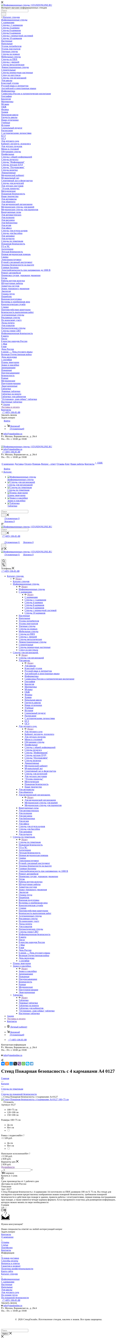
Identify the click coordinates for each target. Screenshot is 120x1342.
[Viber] (19, 1063)
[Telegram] (31, 1063)
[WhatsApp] (23, 1063)
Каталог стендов (21, 581)
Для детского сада (33, 731)
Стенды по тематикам (30, 842)
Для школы (30, 665)
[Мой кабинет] (2, 539)
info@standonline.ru (12, 433)
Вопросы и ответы (10, 1263)
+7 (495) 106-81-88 (11, 412)
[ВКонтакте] (3, 1063)
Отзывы (5, 1242)
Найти (5, 1334)
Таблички (24, 1000)
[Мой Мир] (11, 1063)
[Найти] (3, 14)
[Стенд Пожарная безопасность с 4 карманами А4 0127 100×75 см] (35, 1099)
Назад (19, 578)
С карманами (31, 597)
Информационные (10, 1279)
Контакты (6, 1234)
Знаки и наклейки (28, 971)
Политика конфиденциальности (17, 1268)
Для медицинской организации (40, 800)
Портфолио (7, 1247)
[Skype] (27, 1063)
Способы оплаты (9, 1260)
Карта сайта (7, 1271)
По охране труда (9, 1295)
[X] (15, 1063)
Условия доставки (10, 1258)
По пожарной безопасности (15, 1297)
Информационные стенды (32, 589)
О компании (7, 1237)
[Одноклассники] (7, 1063)
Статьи (4, 1245)
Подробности (8, 1167)
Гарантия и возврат (10, 1266)
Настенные (6, 1284)
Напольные (7, 1287)
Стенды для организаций (31, 658)
